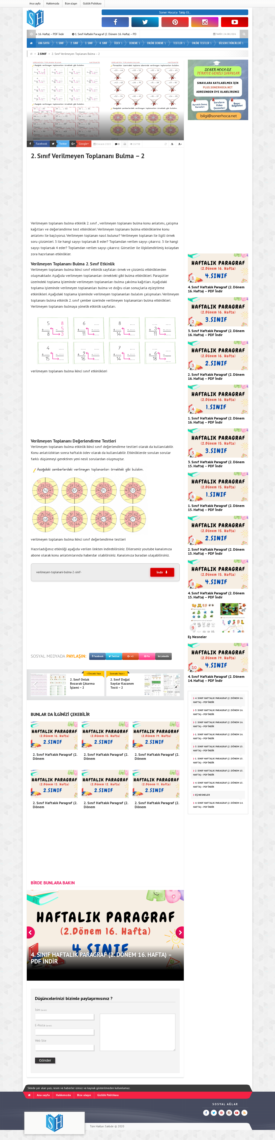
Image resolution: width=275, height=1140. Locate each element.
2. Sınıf (74, 43)
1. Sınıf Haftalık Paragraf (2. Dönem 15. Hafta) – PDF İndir (216, 507)
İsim (41, 1010)
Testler (177, 43)
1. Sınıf (60, 43)
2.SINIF (42, 54)
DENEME (133, 43)
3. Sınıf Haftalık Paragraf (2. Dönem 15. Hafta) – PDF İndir (129, 34)
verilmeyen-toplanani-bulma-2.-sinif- (59, 572)
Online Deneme (155, 43)
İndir (160, 572)
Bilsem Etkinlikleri (230, 43)
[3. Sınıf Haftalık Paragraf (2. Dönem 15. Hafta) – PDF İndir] (218, 456)
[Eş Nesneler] (218, 631)
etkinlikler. (63, 254)
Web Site (40, 1040)
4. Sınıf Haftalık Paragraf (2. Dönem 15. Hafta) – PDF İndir (216, 595)
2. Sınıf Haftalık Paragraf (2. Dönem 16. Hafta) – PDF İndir (216, 376)
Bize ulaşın (71, 3)
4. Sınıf (103, 43)
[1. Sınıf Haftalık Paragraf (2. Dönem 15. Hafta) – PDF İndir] (218, 500)
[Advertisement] (105, 188)
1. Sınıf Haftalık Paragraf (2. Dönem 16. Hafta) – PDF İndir (49, 34)
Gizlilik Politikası (92, 3)
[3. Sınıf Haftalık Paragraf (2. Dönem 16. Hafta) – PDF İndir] (218, 325)
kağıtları (144, 281)
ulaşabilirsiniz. (159, 555)
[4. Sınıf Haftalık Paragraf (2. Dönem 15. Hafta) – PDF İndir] (218, 588)
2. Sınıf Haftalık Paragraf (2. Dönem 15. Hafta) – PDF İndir (216, 551)
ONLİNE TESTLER (200, 43)
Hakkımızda (52, 3)
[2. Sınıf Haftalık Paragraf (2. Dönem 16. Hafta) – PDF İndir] (218, 369)
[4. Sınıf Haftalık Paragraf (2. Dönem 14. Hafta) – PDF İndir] (218, 671)
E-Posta (43, 1025)
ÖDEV (117, 43)
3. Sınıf (89, 43)
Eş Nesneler (197, 636)
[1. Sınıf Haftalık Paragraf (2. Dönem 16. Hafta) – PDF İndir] (218, 413)
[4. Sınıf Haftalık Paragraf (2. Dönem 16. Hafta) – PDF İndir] (218, 281)
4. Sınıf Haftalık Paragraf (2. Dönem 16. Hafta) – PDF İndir (216, 289)
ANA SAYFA (44, 43)
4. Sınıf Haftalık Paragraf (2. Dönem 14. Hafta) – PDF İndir (216, 678)
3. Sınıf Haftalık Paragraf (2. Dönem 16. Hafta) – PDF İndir (216, 332)
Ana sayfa (34, 3)
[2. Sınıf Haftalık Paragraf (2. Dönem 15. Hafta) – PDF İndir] (218, 544)
